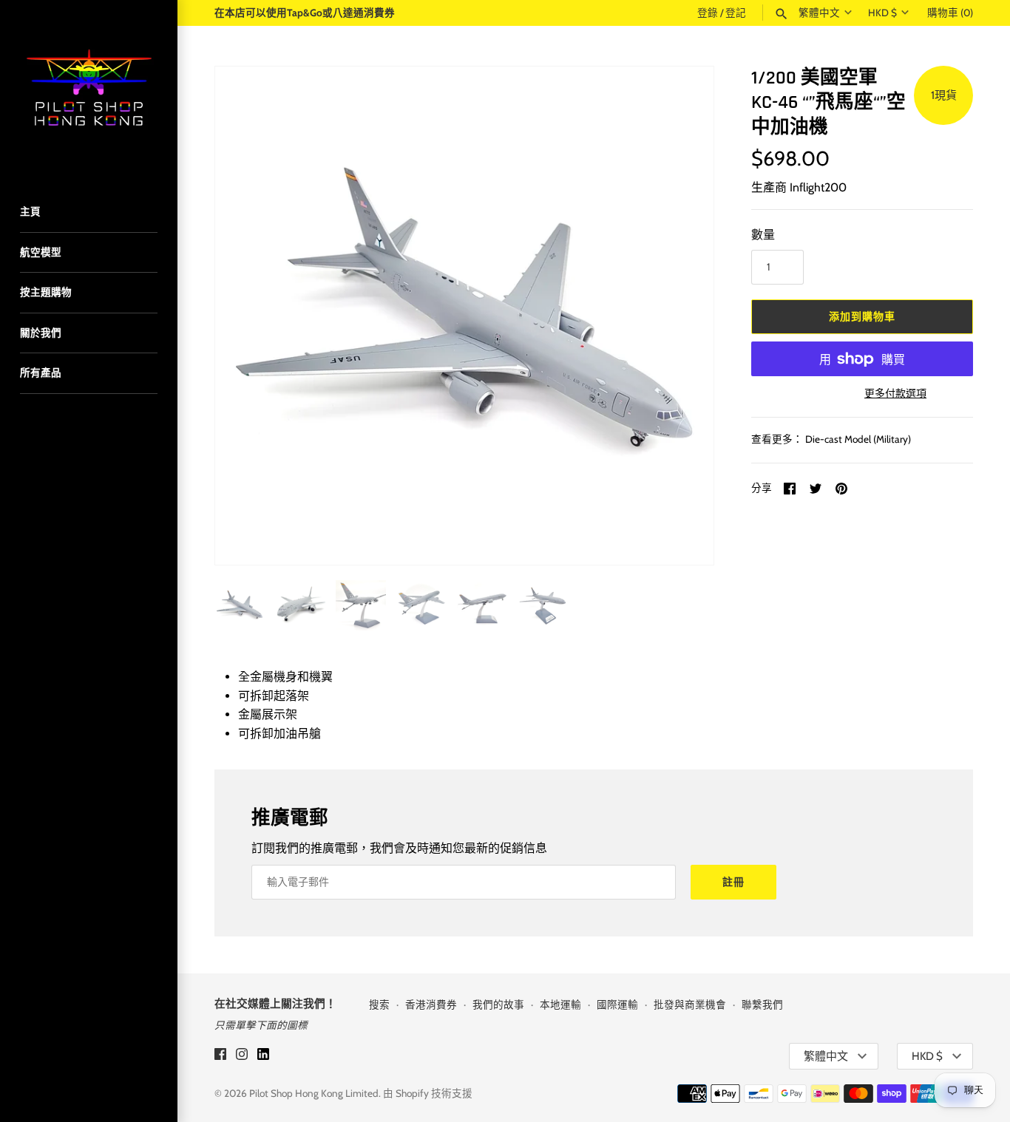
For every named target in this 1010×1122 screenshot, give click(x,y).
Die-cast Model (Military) (858, 439)
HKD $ (882, 12)
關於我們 (40, 333)
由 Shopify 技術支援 (427, 1093)
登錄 (707, 12)
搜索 (379, 1004)
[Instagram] (242, 1057)
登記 (735, 12)
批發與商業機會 (690, 1004)
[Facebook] (220, 1057)
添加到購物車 (862, 316)
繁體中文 (819, 12)
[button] (682, 315)
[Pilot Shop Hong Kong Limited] (88, 88)
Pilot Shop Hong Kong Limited (314, 1093)
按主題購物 (46, 292)
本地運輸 (560, 1004)
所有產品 (40, 372)
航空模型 (40, 252)
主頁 (30, 211)
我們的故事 (498, 1004)
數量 (763, 235)
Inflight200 (818, 187)
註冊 (733, 881)
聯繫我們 (762, 1004)
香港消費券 (431, 1004)
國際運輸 (617, 1004)
